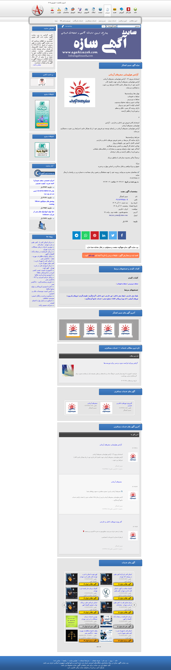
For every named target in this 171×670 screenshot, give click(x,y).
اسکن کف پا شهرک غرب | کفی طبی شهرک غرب (44, 262)
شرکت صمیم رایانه (45, 305)
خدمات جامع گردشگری (94, 299)
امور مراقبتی (123, 21)
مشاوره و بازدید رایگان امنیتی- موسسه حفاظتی (42, 297)
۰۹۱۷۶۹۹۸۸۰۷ (121, 199)
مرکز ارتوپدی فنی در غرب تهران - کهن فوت (44, 267)
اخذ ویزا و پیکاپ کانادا (119, 299)
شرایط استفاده (84, 660)
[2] (98, 646)
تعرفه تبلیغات (95, 660)
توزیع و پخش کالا (65, 21)
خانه (115, 660)
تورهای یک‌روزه (72, 296)
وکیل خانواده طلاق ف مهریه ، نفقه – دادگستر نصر (43, 257)
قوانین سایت (73, 660)
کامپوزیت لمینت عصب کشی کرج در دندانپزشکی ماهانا (43, 271)
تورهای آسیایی (133, 299)
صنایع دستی (107, 299)
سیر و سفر (102, 21)
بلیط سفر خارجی (132, 296)
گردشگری (92, 296)
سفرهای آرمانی (116, 482)
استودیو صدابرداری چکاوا (43, 275)
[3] (100, 646)
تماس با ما (57, 660)
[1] (97, 646)
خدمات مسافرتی (91, 21)
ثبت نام (91, 255)
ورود (110, 660)
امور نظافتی (133, 21)
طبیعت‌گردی (83, 296)
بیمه (56, 21)
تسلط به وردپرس (133, 284)
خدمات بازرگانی (78, 21)
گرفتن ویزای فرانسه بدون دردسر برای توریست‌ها (121, 363)
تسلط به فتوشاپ (122, 284)
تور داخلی (100, 296)
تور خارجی (108, 296)
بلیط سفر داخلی (119, 296)
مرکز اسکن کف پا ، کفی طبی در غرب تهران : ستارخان (42, 243)
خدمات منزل (112, 21)
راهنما (64, 660)
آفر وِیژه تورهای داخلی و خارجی (111, 522)
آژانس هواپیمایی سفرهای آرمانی (111, 445)
